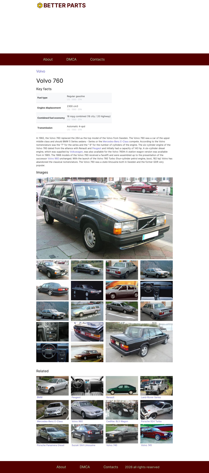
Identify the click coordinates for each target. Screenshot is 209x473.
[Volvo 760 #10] (87, 311)
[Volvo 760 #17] (87, 352)
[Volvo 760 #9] (52, 311)
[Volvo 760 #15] (139, 342)
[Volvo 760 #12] (156, 311)
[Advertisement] (104, 32)
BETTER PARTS (65, 5)
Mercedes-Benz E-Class (116, 141)
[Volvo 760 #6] (87, 290)
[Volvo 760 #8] (156, 290)
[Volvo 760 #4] (156, 270)
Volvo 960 (53, 158)
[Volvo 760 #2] (87, 270)
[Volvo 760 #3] (122, 270)
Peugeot (96, 148)
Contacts (97, 59)
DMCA (71, 59)
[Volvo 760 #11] (122, 311)
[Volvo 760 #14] (87, 332)
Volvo (40, 71)
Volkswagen (76, 151)
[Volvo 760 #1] (52, 270)
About (48, 59)
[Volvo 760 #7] (122, 290)
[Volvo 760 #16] (52, 352)
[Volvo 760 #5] (52, 290)
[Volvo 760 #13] (52, 332)
